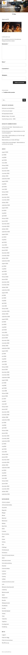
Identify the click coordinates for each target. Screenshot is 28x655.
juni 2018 (4, 382)
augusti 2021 (5, 292)
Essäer (3, 539)
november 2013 (5, 488)
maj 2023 (4, 239)
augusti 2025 (5, 181)
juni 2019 (4, 356)
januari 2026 (5, 168)
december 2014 (5, 459)
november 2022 (5, 255)
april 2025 (4, 186)
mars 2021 (4, 306)
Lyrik (3, 584)
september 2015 (6, 441)
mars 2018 (4, 390)
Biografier (4, 510)
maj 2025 (4, 184)
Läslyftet (4, 573)
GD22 (3, 558)
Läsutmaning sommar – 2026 (8, 119)
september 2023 (6, 231)
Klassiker (4, 565)
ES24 (3, 536)
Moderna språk (5, 592)
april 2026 (4, 160)
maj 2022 (4, 268)
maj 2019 (4, 359)
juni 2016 (4, 422)
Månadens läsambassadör (8, 587)
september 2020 (6, 316)
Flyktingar (4, 547)
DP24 (3, 528)
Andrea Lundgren (6, 502)
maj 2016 (4, 425)
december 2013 (5, 486)
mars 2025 (4, 189)
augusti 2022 (5, 263)
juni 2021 (4, 298)
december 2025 (5, 170)
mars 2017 (4, 404)
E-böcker (4, 531)
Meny (14, 14)
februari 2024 (5, 218)
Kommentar (5, 44)
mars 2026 (4, 162)
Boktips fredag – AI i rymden (8, 116)
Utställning (4, 626)
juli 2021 (4, 295)
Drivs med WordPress (6, 651)
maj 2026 (4, 157)
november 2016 (5, 414)
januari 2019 (5, 369)
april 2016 (4, 427)
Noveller (4, 600)
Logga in (4, 634)
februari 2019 (5, 367)
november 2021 (5, 284)
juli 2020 (4, 321)
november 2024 (5, 199)
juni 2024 (4, 210)
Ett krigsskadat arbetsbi (7, 113)
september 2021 (6, 290)
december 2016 (5, 412)
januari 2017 (5, 409)
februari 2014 (5, 481)
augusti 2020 (5, 319)
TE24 (3, 616)
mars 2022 (4, 274)
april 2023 (4, 242)
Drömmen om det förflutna (8, 108)
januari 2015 (5, 457)
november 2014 (5, 462)
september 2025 (6, 178)
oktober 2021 (5, 287)
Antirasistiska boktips (7, 504)
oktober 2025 (5, 176)
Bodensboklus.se (11, 8)
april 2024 (4, 215)
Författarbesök (5, 550)
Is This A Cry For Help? (7, 111)
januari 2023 (5, 250)
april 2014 (4, 475)
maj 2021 (4, 300)
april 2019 (4, 361)
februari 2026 (5, 165)
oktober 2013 (5, 491)
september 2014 (6, 467)
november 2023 (5, 226)
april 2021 (4, 303)
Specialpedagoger (6, 610)
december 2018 (5, 372)
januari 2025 (5, 194)
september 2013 (6, 494)
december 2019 (5, 340)
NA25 (3, 595)
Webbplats (4, 75)
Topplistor (4, 621)
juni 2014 (4, 470)
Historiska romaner (6, 560)
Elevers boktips (5, 534)
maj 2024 (4, 213)
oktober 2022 (5, 258)
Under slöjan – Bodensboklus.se (9, 135)
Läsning (4, 576)
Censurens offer (6, 128)
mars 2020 (4, 332)
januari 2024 (5, 221)
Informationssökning (7, 563)
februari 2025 (5, 192)
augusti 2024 (5, 207)
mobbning (4, 589)
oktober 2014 (5, 465)
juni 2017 (4, 398)
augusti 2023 (5, 234)
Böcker (3, 515)
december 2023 (5, 223)
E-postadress (5, 68)
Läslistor (4, 571)
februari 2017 (5, 406)
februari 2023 (5, 247)
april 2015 (4, 449)
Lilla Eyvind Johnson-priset (8, 581)
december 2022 (5, 252)
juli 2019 (4, 353)
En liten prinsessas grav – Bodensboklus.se (12, 131)
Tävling (3, 613)
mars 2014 (4, 478)
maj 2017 (4, 401)
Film (3, 544)
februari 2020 (5, 335)
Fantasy (4, 542)
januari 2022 (5, 279)
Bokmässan (4, 520)
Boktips (3, 523)
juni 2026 (4, 154)
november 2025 (5, 173)
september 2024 (6, 205)
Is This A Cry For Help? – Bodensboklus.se (11, 127)
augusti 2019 (5, 351)
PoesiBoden (4, 605)
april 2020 (4, 329)
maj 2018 (4, 385)
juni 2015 (4, 443)
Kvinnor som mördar (8, 144)
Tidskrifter (4, 618)
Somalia (4, 608)
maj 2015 (4, 446)
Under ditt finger (15, 139)
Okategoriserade (6, 603)
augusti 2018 (5, 380)
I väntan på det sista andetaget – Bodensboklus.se (13, 142)
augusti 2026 (5, 152)
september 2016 (6, 420)
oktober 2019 (5, 345)
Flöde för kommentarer (7, 640)
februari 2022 (5, 276)
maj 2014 (4, 473)
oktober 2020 (5, 314)
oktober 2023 (5, 229)
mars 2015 (4, 451)
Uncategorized (5, 624)
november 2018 (5, 374)
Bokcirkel (4, 518)
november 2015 (5, 438)
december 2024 (5, 197)
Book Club (4, 526)
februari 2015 (5, 454)
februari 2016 (5, 430)
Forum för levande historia (8, 555)
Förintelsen (4, 552)
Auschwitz (4, 507)
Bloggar (4, 512)
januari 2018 (5, 396)
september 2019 (6, 348)
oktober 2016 (5, 417)
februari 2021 (5, 308)
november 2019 (5, 343)
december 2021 (5, 282)
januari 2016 (5, 433)
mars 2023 (4, 245)
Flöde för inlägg (5, 637)
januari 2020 (5, 337)
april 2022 (4, 271)
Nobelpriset (4, 597)
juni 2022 (4, 266)
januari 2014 (5, 483)
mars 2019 (4, 364)
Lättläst (4, 579)
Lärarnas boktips (6, 568)
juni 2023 (4, 237)
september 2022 (6, 260)
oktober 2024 (5, 202)
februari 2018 (5, 393)
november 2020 (5, 311)
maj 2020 (4, 327)
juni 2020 (4, 324)
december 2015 (5, 435)
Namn (3, 62)
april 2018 (4, 388)
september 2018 (6, 377)
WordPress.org (5, 642)
